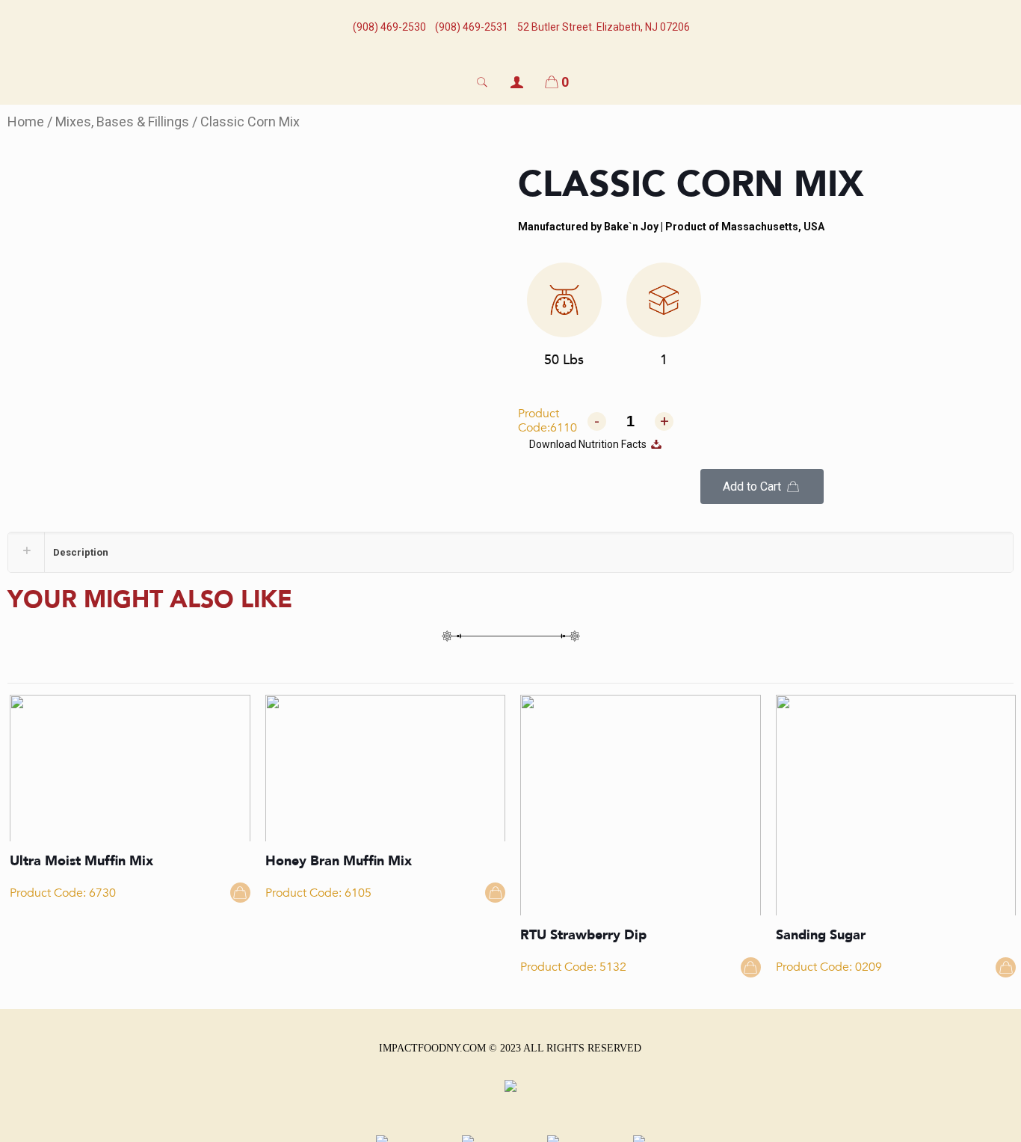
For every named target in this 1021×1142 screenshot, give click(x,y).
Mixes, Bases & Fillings (122, 121)
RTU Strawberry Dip (583, 935)
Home (25, 121)
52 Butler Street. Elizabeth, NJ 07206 (603, 27)
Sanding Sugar (821, 935)
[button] (761, 486)
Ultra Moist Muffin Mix (81, 861)
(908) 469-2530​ (389, 27)
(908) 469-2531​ (471, 27)
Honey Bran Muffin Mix (338, 861)
